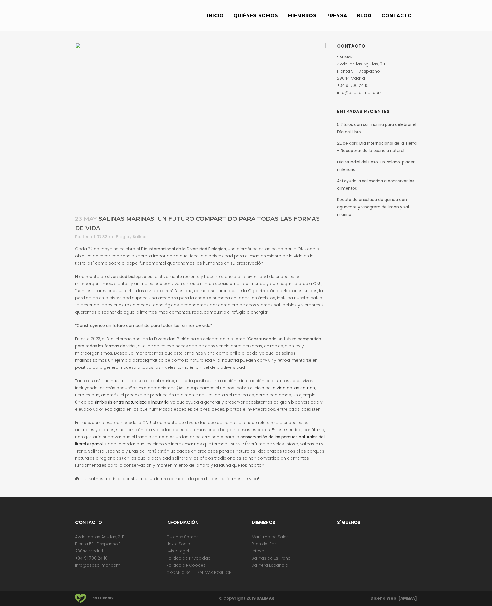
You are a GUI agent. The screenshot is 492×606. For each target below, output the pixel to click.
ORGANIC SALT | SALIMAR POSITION (199, 572)
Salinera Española (270, 565)
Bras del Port (264, 544)
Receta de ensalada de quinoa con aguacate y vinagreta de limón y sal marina (373, 207)
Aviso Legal (177, 551)
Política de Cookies (186, 565)
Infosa (258, 551)
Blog (120, 236)
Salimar (140, 236)
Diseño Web (383, 598)
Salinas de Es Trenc (271, 558)
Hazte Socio (178, 544)
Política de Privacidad (188, 558)
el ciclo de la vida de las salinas (282, 388)
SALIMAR (265, 598)
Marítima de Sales (270, 537)
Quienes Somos (182, 537)
